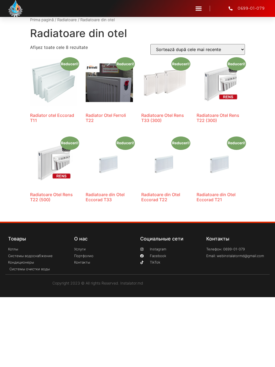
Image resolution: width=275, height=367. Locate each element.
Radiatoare (67, 19)
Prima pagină (42, 19)
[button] (199, 8)
